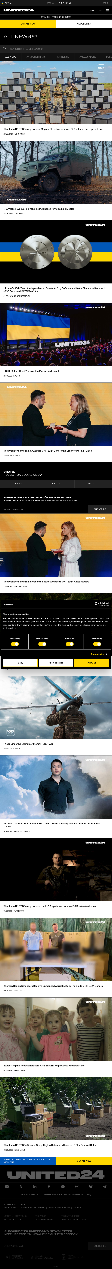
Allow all (92, 663)
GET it (105, 3)
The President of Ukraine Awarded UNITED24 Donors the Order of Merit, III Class (48, 450)
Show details (97, 654)
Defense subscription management (62, 1194)
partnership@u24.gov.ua (73, 1219)
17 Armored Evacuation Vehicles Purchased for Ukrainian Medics (39, 208)
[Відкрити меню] (108, 10)
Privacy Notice (29, 1194)
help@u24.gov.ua (13, 1219)
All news (10, 56)
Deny (20, 663)
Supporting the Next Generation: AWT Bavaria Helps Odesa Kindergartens (44, 1065)
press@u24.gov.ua (44, 1219)
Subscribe (100, 509)
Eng (92, 10)
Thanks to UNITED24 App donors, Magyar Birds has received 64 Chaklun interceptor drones (54, 128)
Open (49, 3)
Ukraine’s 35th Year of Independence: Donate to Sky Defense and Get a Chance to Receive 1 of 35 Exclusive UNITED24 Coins (54, 290)
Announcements (36, 56)
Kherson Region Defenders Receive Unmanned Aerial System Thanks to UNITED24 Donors (53, 985)
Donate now (84, 1160)
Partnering (62, 56)
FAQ (89, 1194)
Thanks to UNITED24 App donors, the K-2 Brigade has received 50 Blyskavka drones (50, 906)
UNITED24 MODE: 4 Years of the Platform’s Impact (31, 370)
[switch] (42, 644)
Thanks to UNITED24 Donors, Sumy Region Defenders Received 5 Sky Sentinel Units (50, 1145)
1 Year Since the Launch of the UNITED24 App (29, 743)
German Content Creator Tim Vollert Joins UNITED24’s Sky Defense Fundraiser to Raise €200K (52, 825)
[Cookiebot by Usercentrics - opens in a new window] (97, 604)
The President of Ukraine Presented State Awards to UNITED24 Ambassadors (46, 581)
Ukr (100, 10)
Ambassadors (87, 56)
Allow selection (56, 663)
